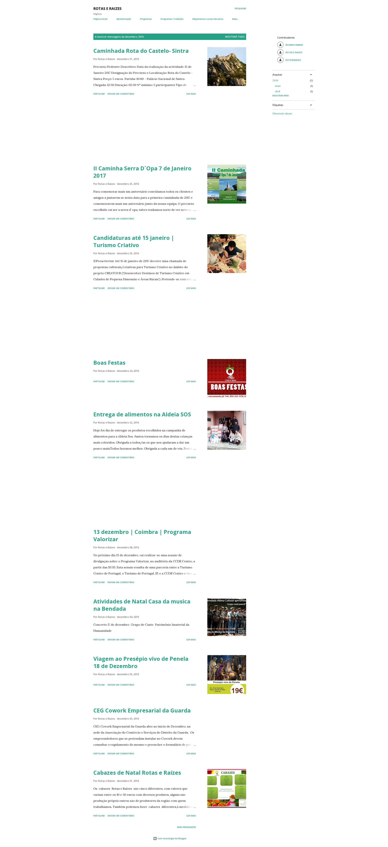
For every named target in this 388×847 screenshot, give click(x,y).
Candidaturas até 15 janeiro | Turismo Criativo (133, 241)
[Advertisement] (144, 130)
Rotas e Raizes (107, 8)
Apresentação (123, 18)
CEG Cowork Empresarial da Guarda (142, 710)
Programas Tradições (172, 18)
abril (277, 91)
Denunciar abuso (282, 113)
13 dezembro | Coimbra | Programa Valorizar (142, 535)
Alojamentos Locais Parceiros (207, 18)
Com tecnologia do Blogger (171, 838)
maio (278, 85)
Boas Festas (109, 362)
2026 (275, 80)
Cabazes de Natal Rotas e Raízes (137, 772)
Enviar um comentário (121, 93)
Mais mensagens (186, 827)
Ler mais (191, 93)
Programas (146, 18)
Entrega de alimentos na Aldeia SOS (142, 414)
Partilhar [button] (99, 93)
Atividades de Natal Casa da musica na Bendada (141, 605)
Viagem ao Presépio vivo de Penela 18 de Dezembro (140, 662)
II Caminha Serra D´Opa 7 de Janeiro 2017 (142, 172)
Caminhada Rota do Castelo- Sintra (141, 50)
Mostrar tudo (235, 36)
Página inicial (100, 18)
